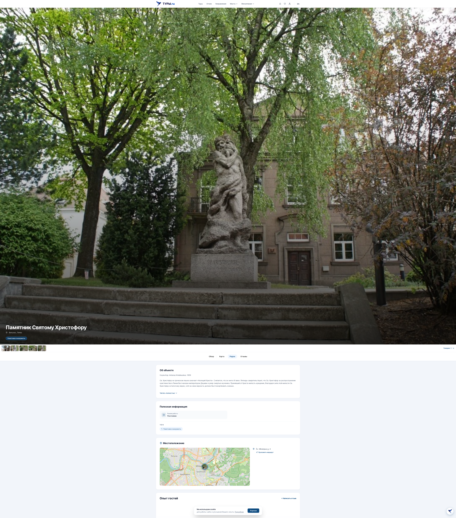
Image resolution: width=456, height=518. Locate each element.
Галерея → (449, 348)
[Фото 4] (32, 348)
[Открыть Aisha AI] (450, 512)
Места (232, 4)
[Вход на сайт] (289, 4)
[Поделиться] (451, 12)
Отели (209, 4)
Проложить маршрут (266, 452)
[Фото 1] (5, 348)
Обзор (211, 356)
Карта (221, 356)
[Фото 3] (23, 348)
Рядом (232, 356)
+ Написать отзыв (288, 498)
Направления (220, 4)
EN (298, 4)
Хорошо (253, 511)
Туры (200, 4)
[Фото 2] (14, 348)
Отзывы (243, 356)
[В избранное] (446, 12)
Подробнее (239, 512)
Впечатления (247, 4)
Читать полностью (167, 393)
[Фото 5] (42, 348)
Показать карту (206, 467)
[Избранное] (285, 4)
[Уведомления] (280, 4)
